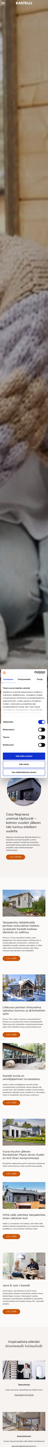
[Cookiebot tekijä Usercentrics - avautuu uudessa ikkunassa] (34, 672)
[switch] (41, 730)
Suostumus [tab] (8, 679)
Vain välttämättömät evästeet (24, 772)
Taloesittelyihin (24, 1395)
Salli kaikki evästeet (24, 756)
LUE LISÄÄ (11, 1174)
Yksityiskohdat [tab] (24, 679)
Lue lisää (11, 958)
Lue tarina (15, 857)
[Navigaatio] (3, 3)
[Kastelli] (24, 3)
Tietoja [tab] (40, 679)
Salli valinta (24, 764)
